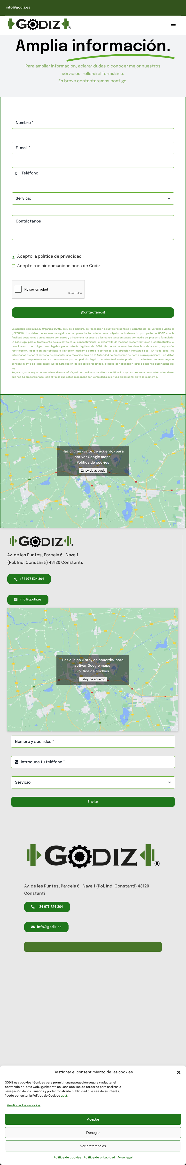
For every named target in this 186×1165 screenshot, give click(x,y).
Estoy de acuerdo (93, 470)
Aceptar (93, 1119)
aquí (64, 1095)
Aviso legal (124, 1157)
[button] (178, 1072)
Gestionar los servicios (23, 1105)
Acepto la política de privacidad (49, 256)
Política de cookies (67, 1157)
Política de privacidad (99, 1157)
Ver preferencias (93, 1146)
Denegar (93, 1133)
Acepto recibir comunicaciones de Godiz (58, 266)
